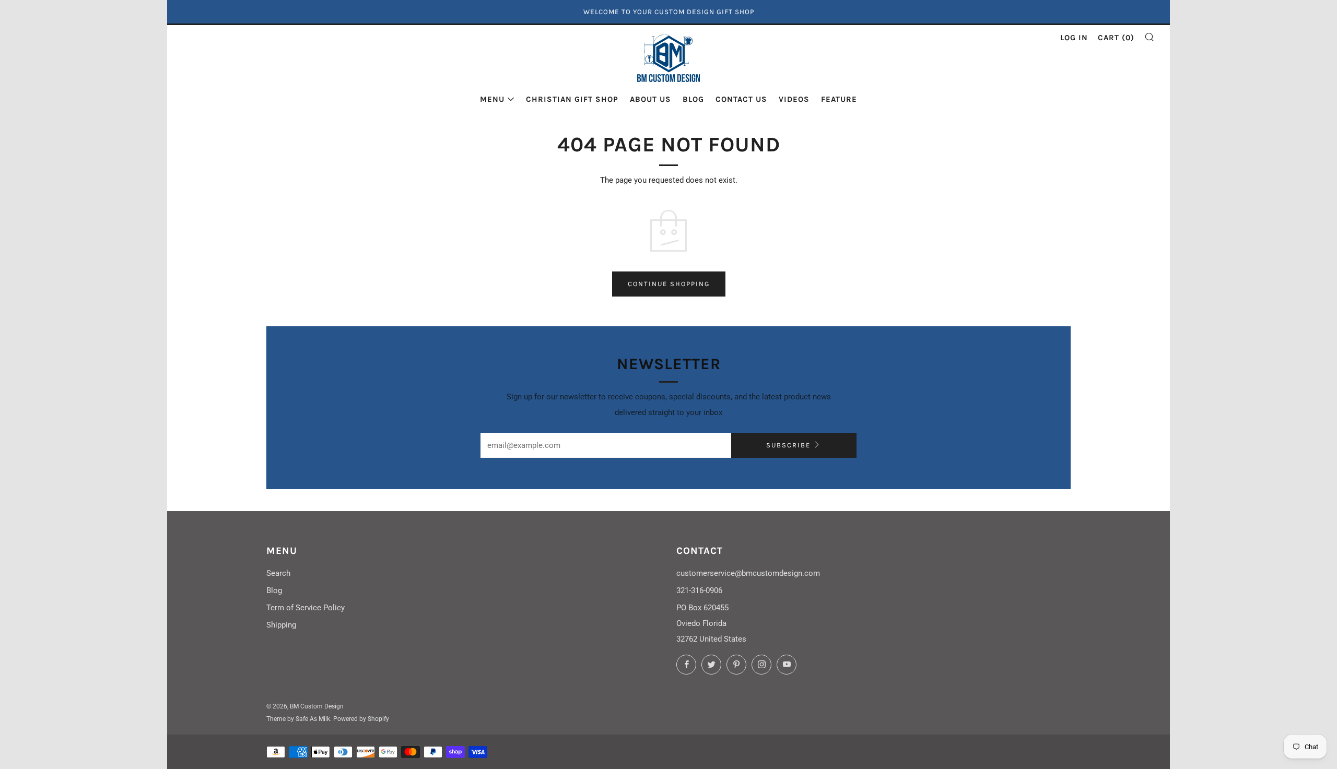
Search (278, 573)
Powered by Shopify (361, 719)
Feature (839, 99)
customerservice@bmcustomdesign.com (748, 573)
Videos (794, 99)
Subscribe (788, 445)
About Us (650, 99)
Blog (693, 99)
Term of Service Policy (305, 607)
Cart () (1116, 37)
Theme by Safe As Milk (298, 719)
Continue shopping (669, 284)
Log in (1074, 37)
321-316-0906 (699, 590)
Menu (492, 99)
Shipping (281, 625)
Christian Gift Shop (572, 99)
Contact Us (741, 99)
